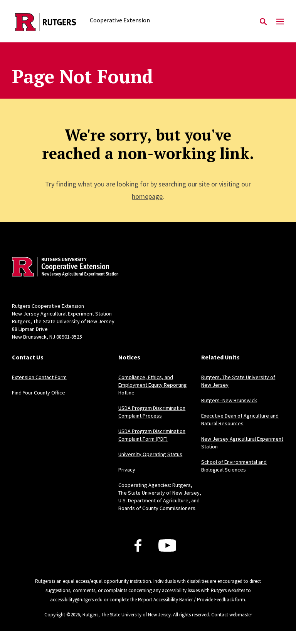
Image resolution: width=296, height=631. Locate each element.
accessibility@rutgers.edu (76, 599)
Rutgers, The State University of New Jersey (126, 614)
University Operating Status (150, 454)
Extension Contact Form (39, 377)
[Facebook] (138, 545)
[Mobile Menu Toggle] (280, 21)
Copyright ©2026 (62, 614)
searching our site (184, 184)
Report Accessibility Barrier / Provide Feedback (186, 599)
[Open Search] (263, 21)
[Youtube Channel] (167, 545)
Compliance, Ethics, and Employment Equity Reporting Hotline (152, 385)
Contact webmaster (231, 614)
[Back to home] (63, 268)
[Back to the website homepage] (45, 22)
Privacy (126, 469)
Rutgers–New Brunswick (229, 400)
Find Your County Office (38, 392)
